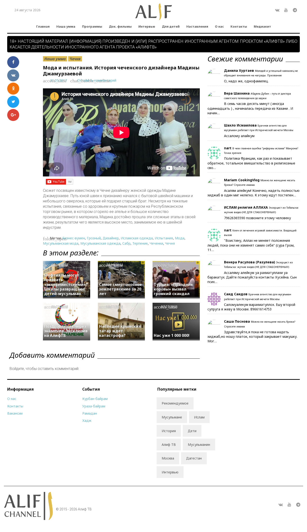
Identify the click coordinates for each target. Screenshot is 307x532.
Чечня (75, 58)
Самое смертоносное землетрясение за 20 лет (120, 289)
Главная (43, 26)
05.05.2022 (59, 306)
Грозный (94, 238)
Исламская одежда (137, 238)
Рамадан (89, 413)
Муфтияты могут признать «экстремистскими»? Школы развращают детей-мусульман (66, 284)
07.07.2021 (169, 306)
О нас (219, 26)
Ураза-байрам (93, 406)
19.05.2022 (169, 264)
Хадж (86, 420)
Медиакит (262, 26)
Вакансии (15, 413)
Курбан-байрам (95, 398)
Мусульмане (172, 417)
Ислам (199, 417)
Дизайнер (111, 238)
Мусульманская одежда (100, 243)
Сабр (126, 243)
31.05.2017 (58, 80)
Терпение (140, 243)
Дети (192, 431)
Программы (92, 26)
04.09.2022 (59, 264)
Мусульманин (199, 444)
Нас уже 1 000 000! (171, 335)
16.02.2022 (114, 306)
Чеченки (156, 243)
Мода (179, 238)
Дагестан (194, 458)
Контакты (238, 26)
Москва (168, 458)
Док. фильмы (120, 26)
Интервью (146, 26)
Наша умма (65, 26)
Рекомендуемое (175, 403)
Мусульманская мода (60, 243)
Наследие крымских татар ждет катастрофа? (120, 331)
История (169, 431)
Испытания (164, 238)
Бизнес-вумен (73, 238)
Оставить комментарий (96, 80)
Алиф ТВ (169, 444)
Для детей (171, 26)
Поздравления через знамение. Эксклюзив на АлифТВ (66, 331)
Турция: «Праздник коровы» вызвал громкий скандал (173, 289)
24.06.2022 (114, 264)
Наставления (197, 26)
